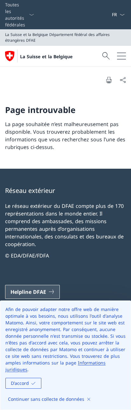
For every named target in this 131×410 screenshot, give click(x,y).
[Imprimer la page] (109, 80)
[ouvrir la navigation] (121, 56)
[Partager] (123, 80)
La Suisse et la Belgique (46, 56)
